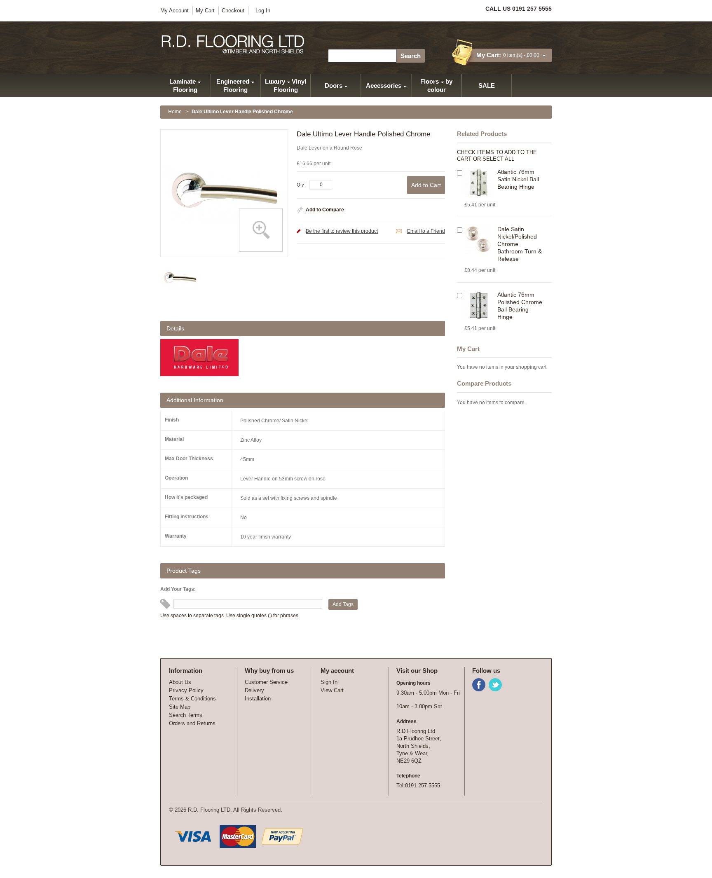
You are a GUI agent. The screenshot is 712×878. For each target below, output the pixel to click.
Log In (262, 10)
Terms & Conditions (192, 698)
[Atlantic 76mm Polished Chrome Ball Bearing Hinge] (478, 305)
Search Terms (185, 715)
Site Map (179, 707)
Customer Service (266, 682)
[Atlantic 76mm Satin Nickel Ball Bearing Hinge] (478, 182)
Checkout (233, 10)
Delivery (254, 690)
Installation (258, 698)
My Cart (205, 10)
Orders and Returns (192, 723)
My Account (174, 10)
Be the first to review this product (342, 231)
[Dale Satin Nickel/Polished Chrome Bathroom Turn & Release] (478, 239)
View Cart (332, 690)
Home (175, 112)
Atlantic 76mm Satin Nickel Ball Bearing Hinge (518, 179)
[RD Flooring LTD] (233, 44)
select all (498, 159)
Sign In (329, 682)
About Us (180, 682)
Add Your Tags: (178, 589)
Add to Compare (325, 210)
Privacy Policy (186, 690)
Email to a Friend (426, 231)
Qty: (301, 184)
